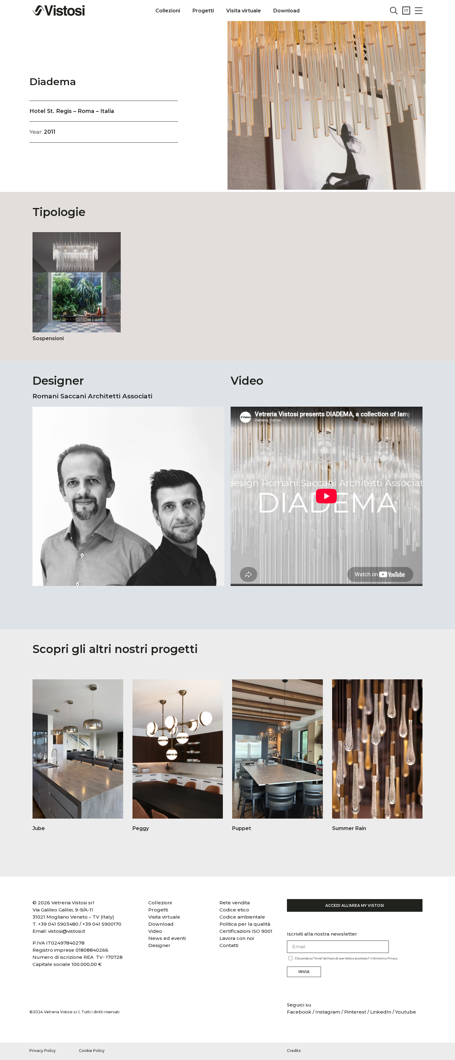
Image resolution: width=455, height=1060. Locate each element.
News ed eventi (167, 938)
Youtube (405, 1012)
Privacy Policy (42, 1050)
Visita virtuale (243, 11)
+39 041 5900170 (101, 924)
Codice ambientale (242, 917)
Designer (159, 945)
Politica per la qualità (244, 924)
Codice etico (234, 910)
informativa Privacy (384, 958)
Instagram (327, 1012)
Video (155, 931)
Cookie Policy (92, 1050)
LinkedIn (380, 1012)
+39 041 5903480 (58, 924)
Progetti (203, 11)
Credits (294, 1050)
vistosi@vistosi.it (66, 931)
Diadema (52, 82)
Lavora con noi (236, 938)
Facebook (300, 1012)
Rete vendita (234, 903)
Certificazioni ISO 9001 (245, 931)
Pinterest (355, 1012)
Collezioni (167, 11)
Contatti (228, 945)
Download (286, 11)
